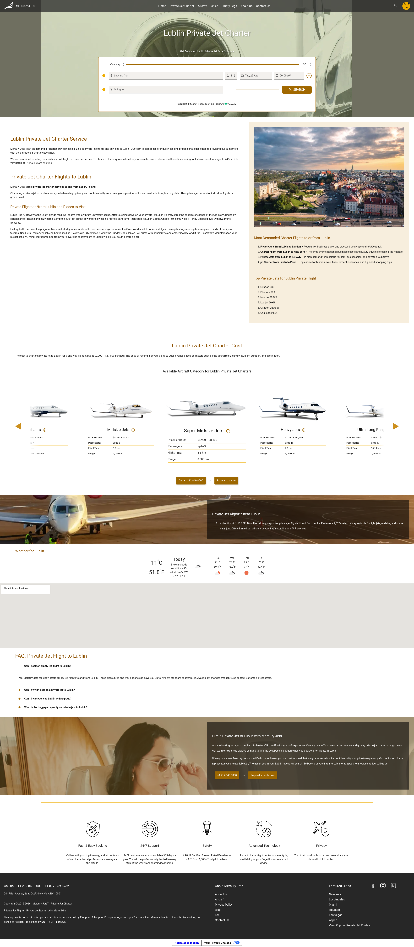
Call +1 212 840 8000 (191, 480)
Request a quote (226, 480)
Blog (218, 909)
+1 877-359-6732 (57, 886)
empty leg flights (66, 677)
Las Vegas (335, 915)
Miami (333, 904)
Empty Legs (229, 6)
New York (335, 894)
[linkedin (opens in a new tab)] (393, 886)
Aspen (333, 920)
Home (162, 6)
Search (299, 89)
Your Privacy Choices (217, 942)
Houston (334, 909)
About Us (246, 6)
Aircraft (202, 6)
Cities (214, 6)
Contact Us (263, 6)
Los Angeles (337, 899)
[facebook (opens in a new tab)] (372, 886)
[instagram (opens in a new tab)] (383, 886)
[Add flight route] (309, 75)
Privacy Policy (224, 904)
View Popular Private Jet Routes (349, 925)
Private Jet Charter (182, 6)
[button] (207, 666)
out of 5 (201, 104)
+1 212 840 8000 (227, 775)
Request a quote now (263, 775)
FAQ (217, 915)
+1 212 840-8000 (30, 886)
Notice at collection (186, 942)
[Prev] (27, 427)
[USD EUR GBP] (305, 64)
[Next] (387, 427)
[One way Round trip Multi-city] (114, 64)
